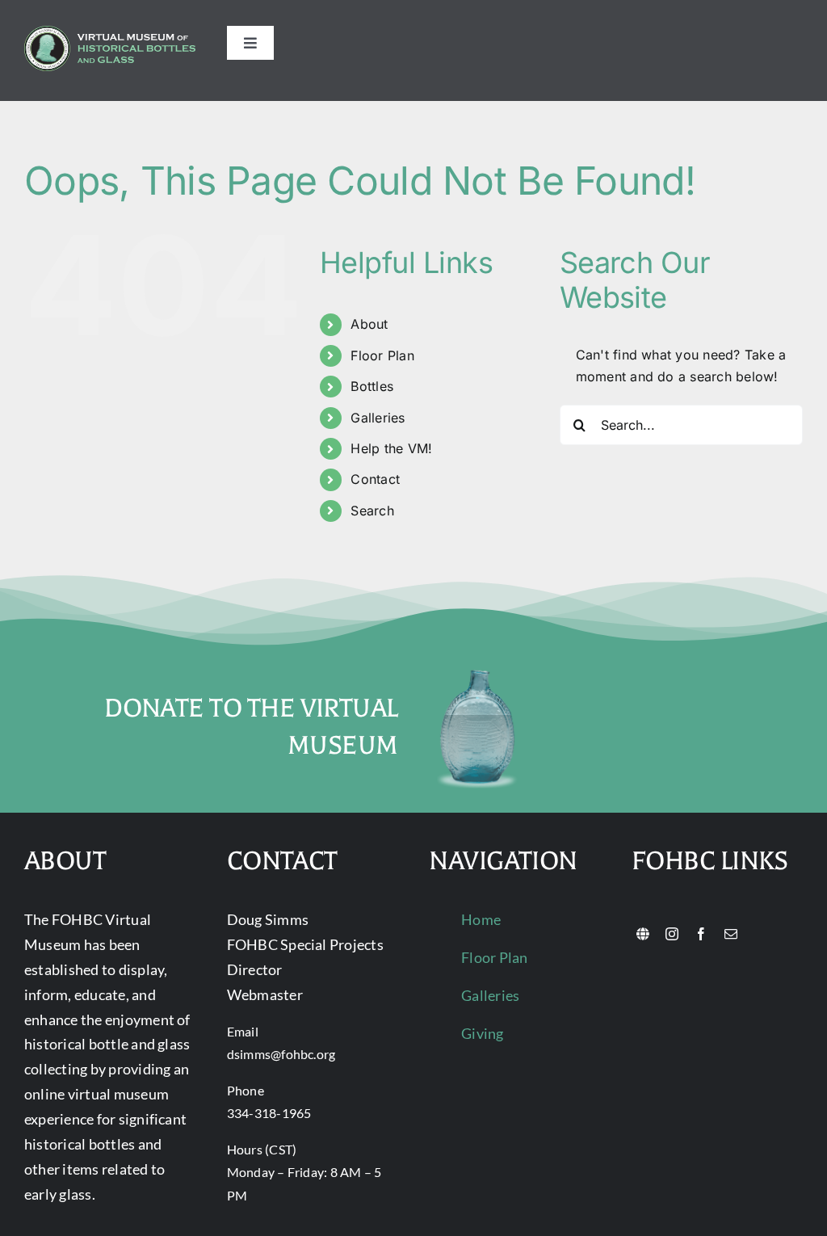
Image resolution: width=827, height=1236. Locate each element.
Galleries (378, 418)
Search (372, 510)
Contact (375, 479)
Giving (482, 1033)
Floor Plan (382, 355)
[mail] (730, 933)
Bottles (372, 386)
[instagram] (671, 933)
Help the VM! (391, 448)
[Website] (642, 933)
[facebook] (701, 933)
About (369, 324)
